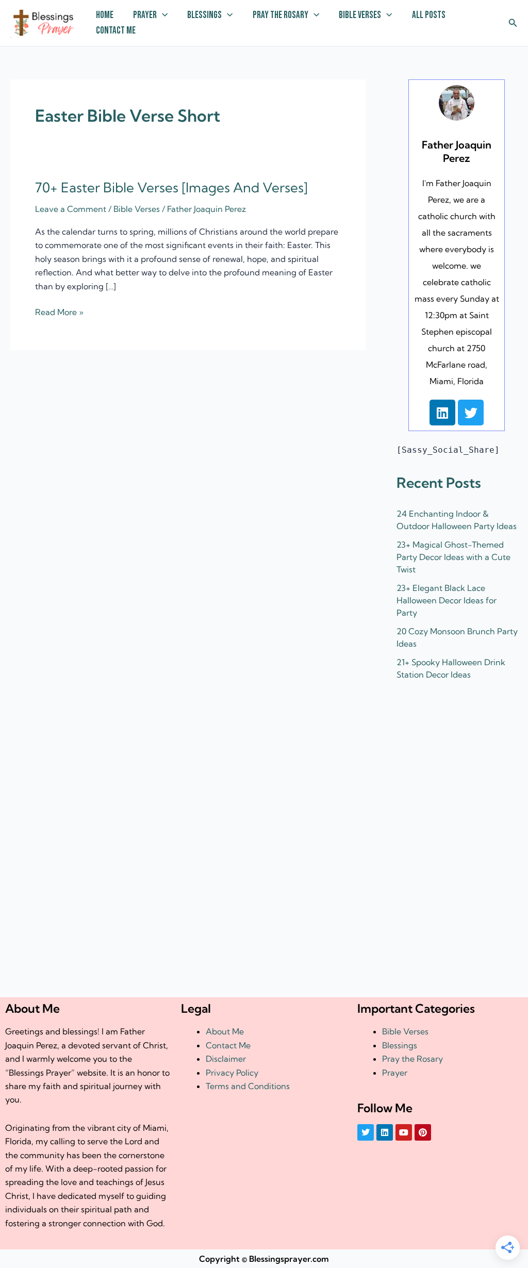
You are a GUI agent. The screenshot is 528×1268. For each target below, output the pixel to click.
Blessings (204, 15)
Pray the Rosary (280, 15)
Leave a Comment (70, 209)
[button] (162, 15)
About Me (225, 1031)
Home (104, 15)
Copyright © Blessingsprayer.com (264, 1259)
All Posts (429, 15)
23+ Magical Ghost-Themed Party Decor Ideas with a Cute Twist (453, 556)
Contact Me (116, 31)
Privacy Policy (232, 1072)
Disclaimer (226, 1058)
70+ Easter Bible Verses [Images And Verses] (171, 187)
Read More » (59, 311)
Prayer (145, 15)
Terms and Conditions (248, 1086)
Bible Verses (360, 15)
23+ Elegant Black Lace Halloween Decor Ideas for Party (447, 600)
